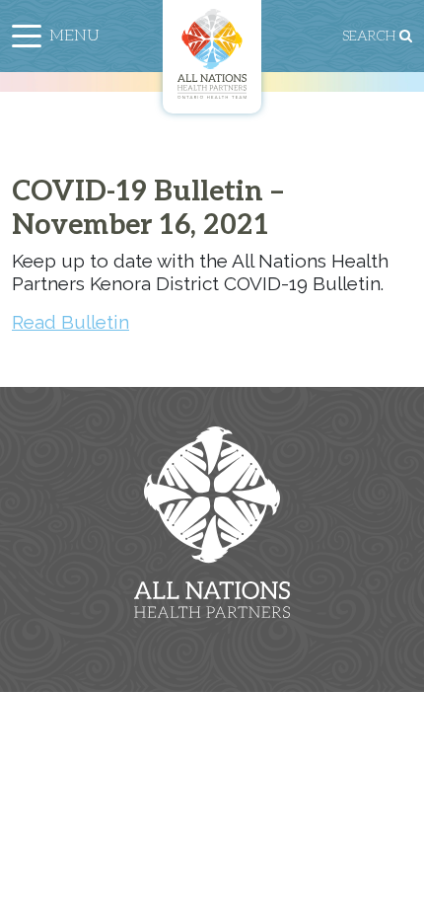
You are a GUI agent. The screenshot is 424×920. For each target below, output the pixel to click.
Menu (74, 36)
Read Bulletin (70, 322)
